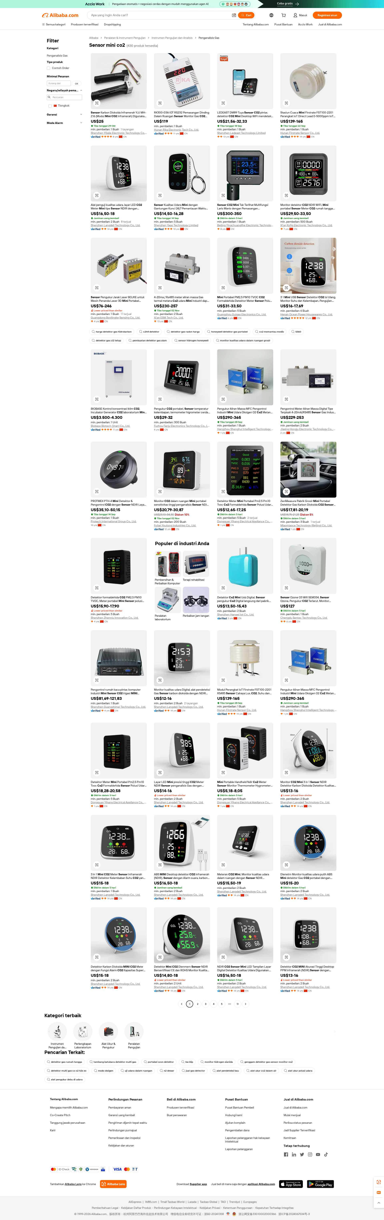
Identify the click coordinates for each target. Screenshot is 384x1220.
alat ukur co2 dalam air (263, 1070)
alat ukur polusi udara (300, 1070)
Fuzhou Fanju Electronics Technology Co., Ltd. (182, 425)
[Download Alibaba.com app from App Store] (291, 1184)
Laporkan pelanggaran (239, 1149)
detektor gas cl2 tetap (108, 340)
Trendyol (234, 1201)
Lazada (192, 1201)
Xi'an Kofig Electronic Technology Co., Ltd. (306, 225)
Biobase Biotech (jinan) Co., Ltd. (110, 425)
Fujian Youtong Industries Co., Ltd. (175, 525)
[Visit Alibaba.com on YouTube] (318, 1154)
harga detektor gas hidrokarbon (114, 331)
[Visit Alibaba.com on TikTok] (326, 1154)
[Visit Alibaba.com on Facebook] (286, 1154)
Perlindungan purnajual (122, 1130)
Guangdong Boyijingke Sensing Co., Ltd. (115, 317)
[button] (234, 15)
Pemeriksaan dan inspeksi (124, 1137)
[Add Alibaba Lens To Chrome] (113, 1184)
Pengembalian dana (237, 1130)
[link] (379, 1182)
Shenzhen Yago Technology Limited (176, 225)
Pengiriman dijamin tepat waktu (127, 1122)
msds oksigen (105, 1070)
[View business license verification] (228, 1214)
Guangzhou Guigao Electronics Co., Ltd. (241, 314)
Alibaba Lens (73, 1184)
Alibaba (93, 37)
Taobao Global (208, 1201)
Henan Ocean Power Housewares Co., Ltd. (306, 314)
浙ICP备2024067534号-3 (294, 1214)
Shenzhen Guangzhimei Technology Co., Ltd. (118, 706)
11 (238, 1004)
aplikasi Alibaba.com (261, 1184)
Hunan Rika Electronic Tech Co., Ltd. (176, 129)
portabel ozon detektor (161, 1062)
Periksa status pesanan (298, 1122)
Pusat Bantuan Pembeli (239, 1107)
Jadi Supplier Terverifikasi (299, 1130)
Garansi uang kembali (121, 1115)
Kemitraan (290, 1137)
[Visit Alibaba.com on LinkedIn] (294, 1154)
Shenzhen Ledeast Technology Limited (241, 132)
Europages (250, 1201)
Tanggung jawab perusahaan (67, 1122)
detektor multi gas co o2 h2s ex (68, 1070)
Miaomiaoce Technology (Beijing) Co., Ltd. (306, 525)
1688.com (151, 1201)
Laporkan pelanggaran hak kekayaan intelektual (247, 1139)
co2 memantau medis (271, 331)
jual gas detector (195, 1070)
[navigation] (64, 521)
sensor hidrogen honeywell (193, 340)
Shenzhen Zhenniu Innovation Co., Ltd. (114, 617)
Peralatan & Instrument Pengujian (125, 37)
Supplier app (198, 1184)
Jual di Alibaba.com (295, 1107)
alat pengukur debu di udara (67, 1079)
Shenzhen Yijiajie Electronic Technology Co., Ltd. (119, 132)
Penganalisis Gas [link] (209, 37)
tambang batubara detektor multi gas (115, 1062)
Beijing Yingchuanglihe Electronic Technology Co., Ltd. (245, 225)
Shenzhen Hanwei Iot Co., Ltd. (235, 614)
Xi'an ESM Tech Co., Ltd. (168, 317)
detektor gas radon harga (185, 331)
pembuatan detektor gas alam (150, 340)
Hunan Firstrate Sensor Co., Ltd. (300, 132)
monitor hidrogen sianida (219, 1062)
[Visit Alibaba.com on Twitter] (302, 1154)
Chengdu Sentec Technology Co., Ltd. (303, 617)
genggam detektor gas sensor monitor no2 (268, 1062)
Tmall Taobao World (172, 1201)
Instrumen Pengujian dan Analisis (172, 37)
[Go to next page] (245, 1004)
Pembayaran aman (119, 1107)
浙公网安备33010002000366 (257, 1214)
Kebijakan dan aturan (121, 1145)
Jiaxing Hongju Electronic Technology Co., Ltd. (308, 429)
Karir (53, 1130)
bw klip (189, 1062)
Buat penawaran (177, 1115)
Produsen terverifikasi (180, 1107)
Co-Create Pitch (60, 1115)
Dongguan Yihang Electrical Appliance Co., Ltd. (245, 521)
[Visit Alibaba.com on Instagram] (310, 1154)
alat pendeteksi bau (228, 1070)
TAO (223, 1201)
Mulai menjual (292, 1115)
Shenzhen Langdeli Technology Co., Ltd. (115, 225)
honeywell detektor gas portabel (229, 331)
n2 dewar (169, 1070)
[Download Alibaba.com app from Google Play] (320, 1184)
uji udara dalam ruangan (138, 1070)
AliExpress (135, 1201)
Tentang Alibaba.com (64, 1099)
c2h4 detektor (151, 331)
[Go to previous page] (181, 1004)
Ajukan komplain (235, 1122)
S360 (298, 331)
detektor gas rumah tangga (66, 1062)
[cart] (284, 15)
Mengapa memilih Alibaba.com (69, 1107)
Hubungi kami (233, 1115)
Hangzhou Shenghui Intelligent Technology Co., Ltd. (245, 429)
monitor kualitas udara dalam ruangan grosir (245, 340)
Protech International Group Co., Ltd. (113, 521)
